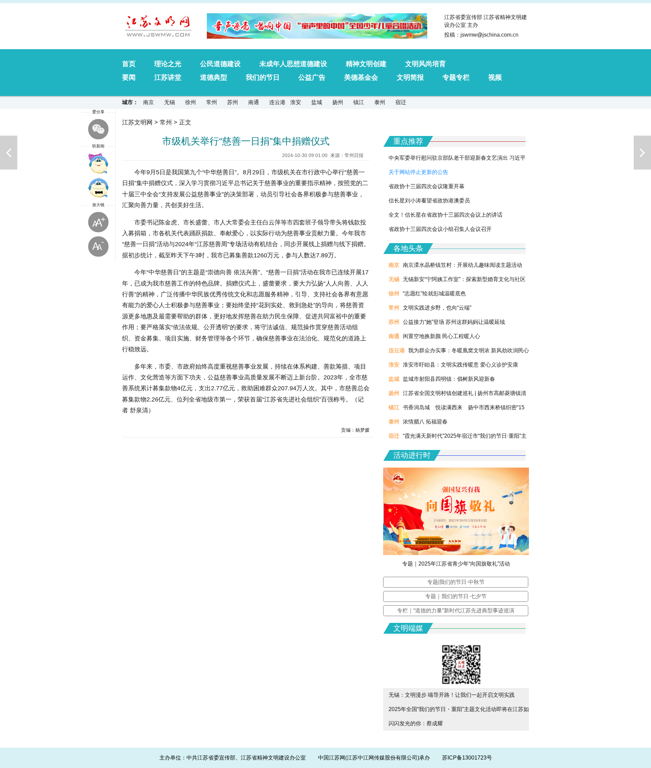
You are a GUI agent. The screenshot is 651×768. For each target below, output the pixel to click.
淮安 (295, 102)
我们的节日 (263, 77)
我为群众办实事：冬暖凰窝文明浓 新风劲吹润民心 (468, 350)
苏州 (232, 102)
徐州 (190, 102)
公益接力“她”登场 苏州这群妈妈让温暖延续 (454, 322)
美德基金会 (361, 77)
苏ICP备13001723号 (467, 758)
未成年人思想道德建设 (293, 63)
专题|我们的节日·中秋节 (456, 582)
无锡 (169, 102)
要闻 (129, 77)
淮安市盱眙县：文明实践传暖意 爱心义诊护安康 (460, 365)
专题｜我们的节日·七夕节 (456, 596)
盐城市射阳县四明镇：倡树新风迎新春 (449, 379)
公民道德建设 (220, 63)
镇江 (358, 102)
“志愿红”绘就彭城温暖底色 (434, 293)
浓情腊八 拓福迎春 (425, 422)
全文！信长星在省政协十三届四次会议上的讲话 (445, 215)
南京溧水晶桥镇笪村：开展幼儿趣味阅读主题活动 (462, 265)
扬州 (337, 102)
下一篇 (642, 153)
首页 (129, 63)
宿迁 (400, 102)
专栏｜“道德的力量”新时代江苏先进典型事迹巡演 (455, 610)
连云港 (277, 102)
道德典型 (213, 77)
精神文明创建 (366, 63)
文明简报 (410, 77)
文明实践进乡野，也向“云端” (437, 308)
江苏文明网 (137, 122)
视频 (495, 77)
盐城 (316, 102)
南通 (253, 102)
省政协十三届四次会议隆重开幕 (427, 186)
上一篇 (8, 153)
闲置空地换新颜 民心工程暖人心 (441, 336)
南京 (148, 102)
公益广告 (312, 77)
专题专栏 (456, 77)
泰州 (379, 102)
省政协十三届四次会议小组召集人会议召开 (440, 229)
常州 (211, 102)
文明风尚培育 (425, 63)
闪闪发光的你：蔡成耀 (416, 723)
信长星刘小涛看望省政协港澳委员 (429, 200)
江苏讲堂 (167, 77)
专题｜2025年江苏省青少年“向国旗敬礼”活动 (456, 564)
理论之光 (167, 63)
